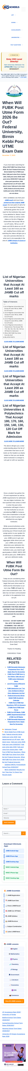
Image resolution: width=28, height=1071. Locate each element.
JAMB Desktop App (12, 862)
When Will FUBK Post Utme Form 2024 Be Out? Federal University (13, 754)
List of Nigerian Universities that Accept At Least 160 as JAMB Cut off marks (14, 308)
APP (12, 15)
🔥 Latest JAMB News (12, 931)
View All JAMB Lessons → (14, 1001)
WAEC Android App (12, 867)
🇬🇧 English (14, 949)
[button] (23, 4)
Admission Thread (11, 729)
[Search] (23, 833)
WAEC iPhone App (12, 872)
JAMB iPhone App (12, 856)
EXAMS (13, 22)
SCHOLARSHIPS (16, 30)
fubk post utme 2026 (18, 742)
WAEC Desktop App (12, 878)
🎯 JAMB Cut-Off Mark (13, 911)
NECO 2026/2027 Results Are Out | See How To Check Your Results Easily (13, 772)
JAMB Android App (12, 851)
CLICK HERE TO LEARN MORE (14, 371)
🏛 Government (14, 974)
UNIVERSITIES (15, 37)
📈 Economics (14, 985)
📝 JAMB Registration (12, 895)
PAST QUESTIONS (16, 45)
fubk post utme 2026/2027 (11, 744)
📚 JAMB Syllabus (11, 916)
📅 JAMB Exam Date (12, 900)
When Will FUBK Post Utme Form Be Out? (13, 334)
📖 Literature (14, 980)
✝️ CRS (14, 990)
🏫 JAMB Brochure (11, 921)
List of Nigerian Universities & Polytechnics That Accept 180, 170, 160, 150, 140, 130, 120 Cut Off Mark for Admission (14, 328)
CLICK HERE (23, 77)
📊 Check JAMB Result (13, 906)
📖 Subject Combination (13, 926)
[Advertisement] (14, 260)
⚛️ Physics (14, 959)
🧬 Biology (14, 969)
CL (5, 341)
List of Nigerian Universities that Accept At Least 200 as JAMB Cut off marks (14, 321)
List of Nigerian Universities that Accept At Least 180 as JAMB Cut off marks (14, 314)
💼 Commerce (14, 995)
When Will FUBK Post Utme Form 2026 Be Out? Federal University (13, 759)
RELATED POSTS (10, 337)
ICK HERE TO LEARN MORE (15, 341)
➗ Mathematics (14, 954)
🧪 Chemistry (14, 964)
